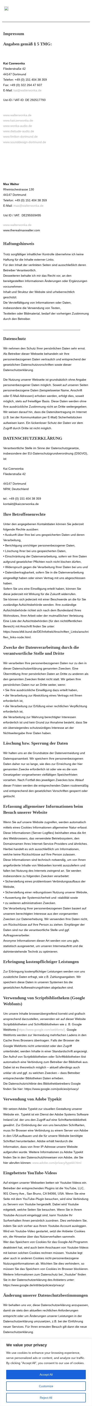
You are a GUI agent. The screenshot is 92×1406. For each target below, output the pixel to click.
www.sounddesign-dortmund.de (24, 142)
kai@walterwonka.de (27, 90)
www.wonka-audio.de (17, 126)
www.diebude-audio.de (18, 131)
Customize (46, 1386)
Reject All (46, 1397)
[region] (46, 1372)
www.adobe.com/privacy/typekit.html (56, 1162)
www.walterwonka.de (17, 115)
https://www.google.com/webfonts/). (42, 1029)
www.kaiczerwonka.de (18, 120)
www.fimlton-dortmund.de (20, 136)
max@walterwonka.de (28, 205)
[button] (81, 8)
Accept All (46, 1374)
